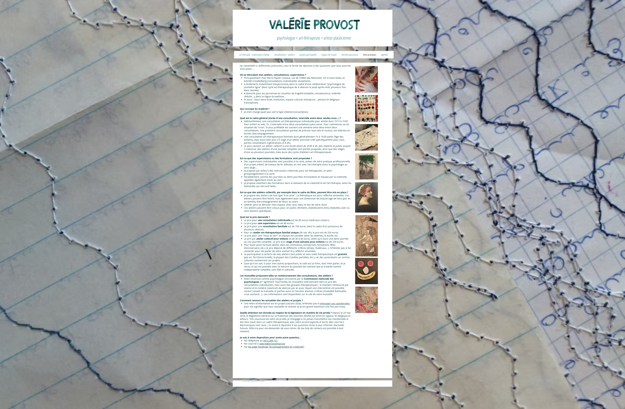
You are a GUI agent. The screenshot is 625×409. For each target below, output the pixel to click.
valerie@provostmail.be (272, 343)
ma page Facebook (258, 346)
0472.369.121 (270, 340)
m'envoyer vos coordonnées (335, 303)
